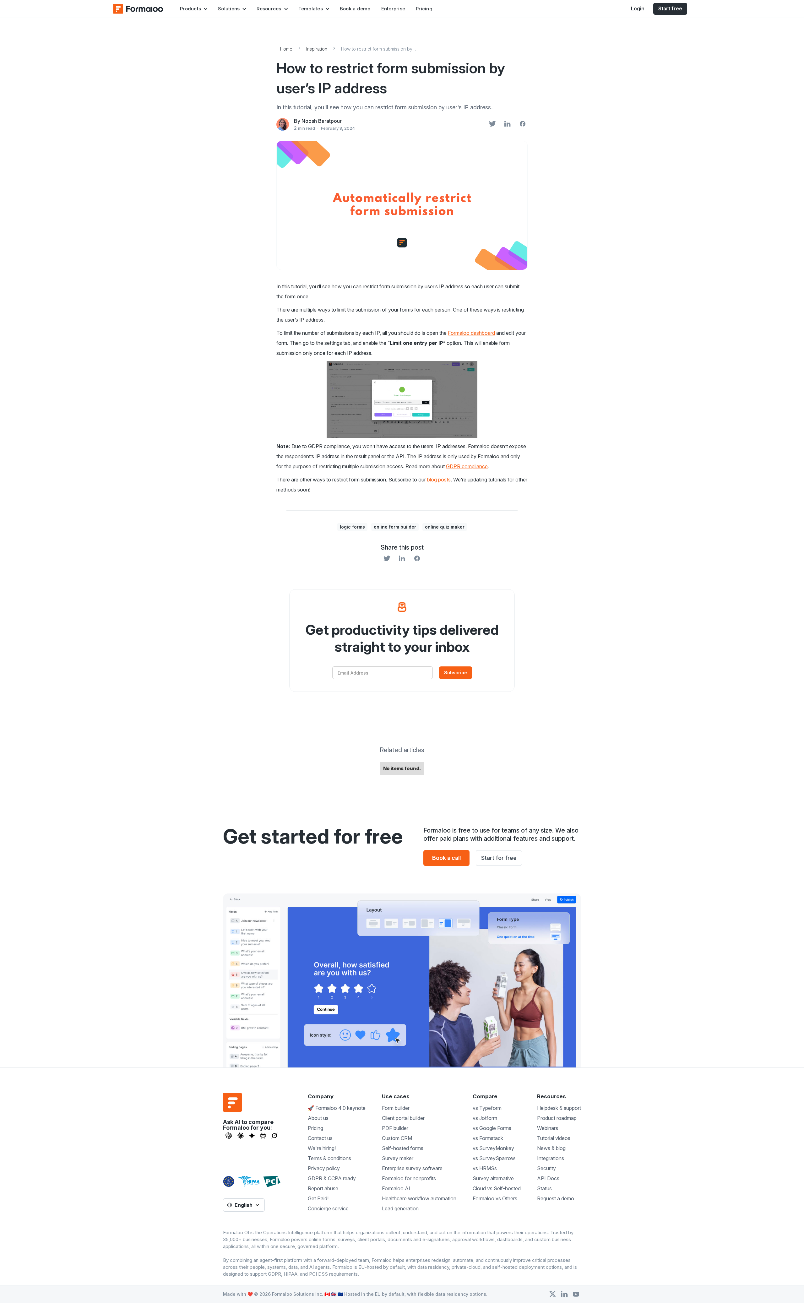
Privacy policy (324, 1168)
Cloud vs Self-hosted (497, 1188)
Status (544, 1188)
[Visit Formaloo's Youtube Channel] (576, 1294)
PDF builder (395, 1128)
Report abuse (323, 1188)
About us (318, 1118)
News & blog (551, 1148)
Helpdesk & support (559, 1108)
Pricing (424, 9)
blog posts (439, 479)
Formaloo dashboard (471, 333)
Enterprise (393, 9)
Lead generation (400, 1208)
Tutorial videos (553, 1138)
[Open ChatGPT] (228, 1136)
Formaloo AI (396, 1188)
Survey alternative (493, 1178)
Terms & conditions (329, 1158)
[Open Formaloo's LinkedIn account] (564, 1294)
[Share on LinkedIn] (507, 124)
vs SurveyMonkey (493, 1148)
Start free (670, 8)
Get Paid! (318, 1198)
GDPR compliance (467, 466)
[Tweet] (492, 124)
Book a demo (355, 9)
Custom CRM (397, 1138)
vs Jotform (485, 1118)
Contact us (320, 1138)
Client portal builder (403, 1118)
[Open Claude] (241, 1136)
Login (637, 8)
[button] (193, 9)
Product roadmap (557, 1118)
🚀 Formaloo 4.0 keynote (337, 1108)
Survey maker (397, 1158)
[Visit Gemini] (252, 1136)
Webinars (547, 1128)
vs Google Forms (492, 1128)
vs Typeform (487, 1108)
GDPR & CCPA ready (332, 1178)
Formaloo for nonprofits (409, 1178)
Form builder (396, 1108)
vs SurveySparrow (494, 1158)
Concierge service (328, 1208)
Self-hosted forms (402, 1148)
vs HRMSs (485, 1168)
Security (546, 1168)
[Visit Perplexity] (263, 1136)
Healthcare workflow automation (419, 1198)
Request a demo (555, 1198)
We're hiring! (322, 1148)
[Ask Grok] (274, 1136)
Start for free (499, 858)
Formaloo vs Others (495, 1198)
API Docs (548, 1178)
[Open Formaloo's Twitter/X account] (552, 1294)
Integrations (550, 1158)
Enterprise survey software (412, 1168)
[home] (138, 9)
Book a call (446, 858)
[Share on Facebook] (522, 124)
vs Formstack (488, 1138)
